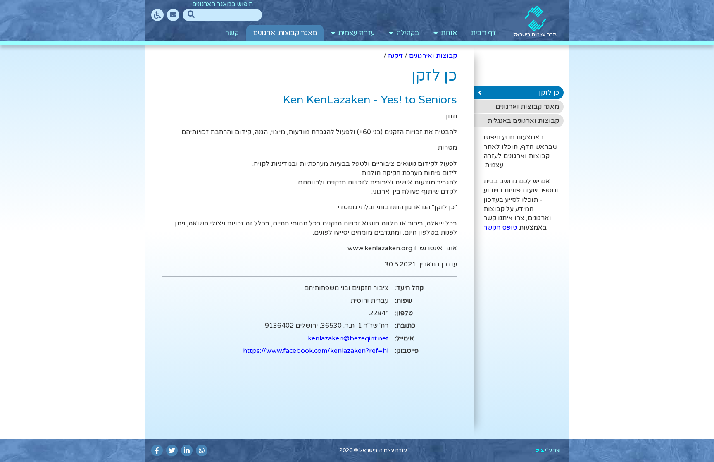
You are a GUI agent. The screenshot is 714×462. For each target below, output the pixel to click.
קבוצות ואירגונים (433, 56)
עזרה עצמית (355, 33)
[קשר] (173, 15)
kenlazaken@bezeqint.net (348, 338)
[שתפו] (201, 450)
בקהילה (406, 33)
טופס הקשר (500, 227)
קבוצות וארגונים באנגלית (523, 121)
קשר (232, 33)
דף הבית (483, 33)
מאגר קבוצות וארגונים (285, 33)
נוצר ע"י (553, 450)
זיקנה (395, 56)
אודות (447, 33)
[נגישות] (157, 15)
